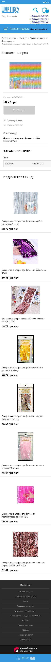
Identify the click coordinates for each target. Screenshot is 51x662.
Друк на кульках (25, 592)
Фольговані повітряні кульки (25, 611)
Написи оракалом (25, 625)
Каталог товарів (19, 28)
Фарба (25, 601)
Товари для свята (25, 635)
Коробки (25, 620)
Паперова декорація (25, 606)
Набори (25, 630)
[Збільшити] (25, 75)
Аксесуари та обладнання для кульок (25, 616)
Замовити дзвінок (38, 29)
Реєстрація (12, 16)
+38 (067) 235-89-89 (39, 16)
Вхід (3, 16)
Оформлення (25, 640)
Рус (47, 2)
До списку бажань (14, 120)
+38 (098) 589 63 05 (39, 22)
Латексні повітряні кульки (25, 596)
